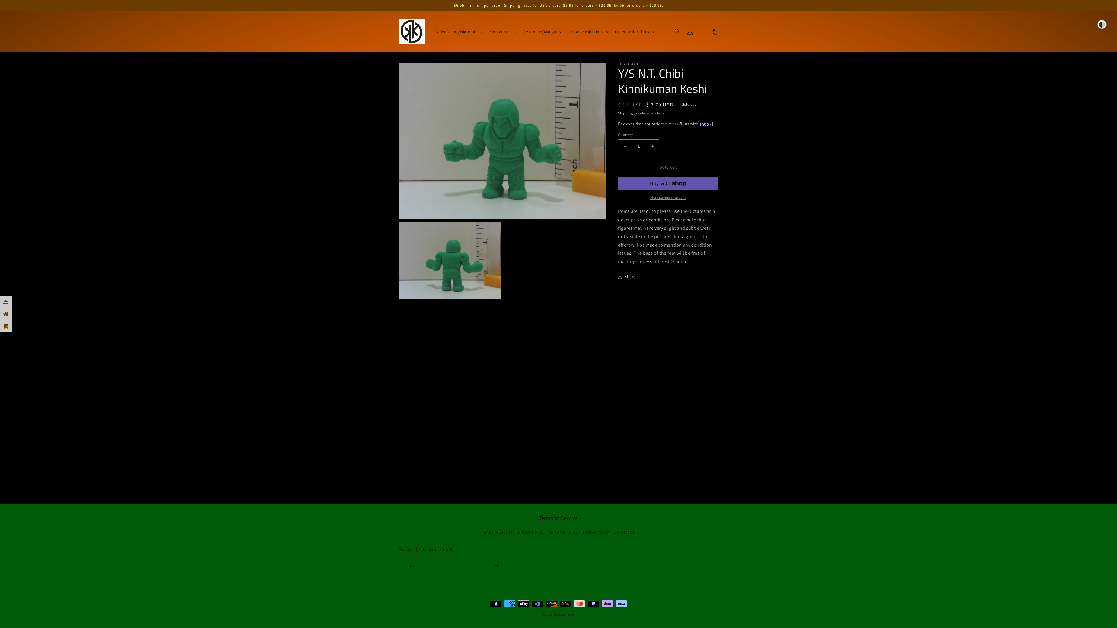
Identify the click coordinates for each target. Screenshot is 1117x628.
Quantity (625, 134)
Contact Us (624, 532)
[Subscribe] (496, 565)
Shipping (625, 113)
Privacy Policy (530, 532)
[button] (459, 32)
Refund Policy (596, 532)
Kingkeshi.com (564, 615)
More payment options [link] (668, 197)
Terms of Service (497, 532)
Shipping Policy (563, 532)
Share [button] (630, 276)
